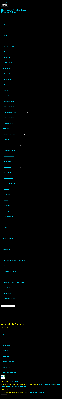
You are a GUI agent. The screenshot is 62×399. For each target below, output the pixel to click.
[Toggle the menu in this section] (27, 112)
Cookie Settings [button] (22, 386)
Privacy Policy (15, 386)
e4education (41, 384)
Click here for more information (37, 392)
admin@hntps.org (14, 381)
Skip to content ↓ (5, 2)
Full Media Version (49, 384)
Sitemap (9, 386)
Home (13, 320)
